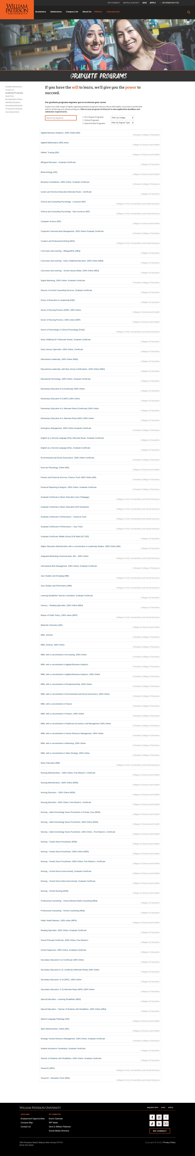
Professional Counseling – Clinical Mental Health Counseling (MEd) (69, 901)
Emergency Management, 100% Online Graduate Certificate (66, 428)
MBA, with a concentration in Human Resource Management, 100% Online (72, 733)
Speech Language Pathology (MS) (55, 1019)
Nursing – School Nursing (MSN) (54, 891)
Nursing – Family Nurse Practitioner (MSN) (59, 842)
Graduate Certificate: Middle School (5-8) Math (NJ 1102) (65, 536)
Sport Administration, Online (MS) (55, 1029)
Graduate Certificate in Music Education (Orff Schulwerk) (65, 507)
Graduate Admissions (13, 87)
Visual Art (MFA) (48, 1068)
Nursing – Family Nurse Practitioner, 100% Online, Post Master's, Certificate (73, 861)
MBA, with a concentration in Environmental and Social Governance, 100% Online (75, 694)
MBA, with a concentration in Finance (56, 704)
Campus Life (72, 12)
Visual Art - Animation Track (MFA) (55, 1078)
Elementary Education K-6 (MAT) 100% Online (60, 399)
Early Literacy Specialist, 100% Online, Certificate (62, 349)
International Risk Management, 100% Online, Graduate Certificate (69, 566)
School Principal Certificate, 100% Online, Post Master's (64, 940)
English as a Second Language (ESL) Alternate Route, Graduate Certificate (72, 438)
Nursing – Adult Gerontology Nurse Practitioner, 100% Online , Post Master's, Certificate (78, 832)
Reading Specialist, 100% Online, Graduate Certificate (63, 930)
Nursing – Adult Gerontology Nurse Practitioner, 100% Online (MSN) (69, 822)
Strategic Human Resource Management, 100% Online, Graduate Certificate (73, 1039)
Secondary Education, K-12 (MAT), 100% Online (61, 980)
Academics (40, 12)
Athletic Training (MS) (50, 152)
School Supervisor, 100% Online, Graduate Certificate (63, 950)
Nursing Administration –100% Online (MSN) (59, 783)
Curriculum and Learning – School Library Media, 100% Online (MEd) (70, 271)
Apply (153, 3)
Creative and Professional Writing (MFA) (58, 241)
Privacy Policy (169, 1142)
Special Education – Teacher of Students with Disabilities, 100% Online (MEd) (73, 1009)
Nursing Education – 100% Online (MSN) (58, 792)
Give (144, 3)
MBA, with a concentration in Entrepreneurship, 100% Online (66, 684)
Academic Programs (14, 93)
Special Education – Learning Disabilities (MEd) (61, 999)
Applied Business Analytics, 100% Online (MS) (60, 133)
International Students (14, 106)
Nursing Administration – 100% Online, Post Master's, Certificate (68, 773)
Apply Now (9, 96)
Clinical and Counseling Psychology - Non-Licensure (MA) (65, 212)
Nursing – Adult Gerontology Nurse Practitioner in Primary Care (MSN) (70, 812)
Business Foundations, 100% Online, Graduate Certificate (65, 182)
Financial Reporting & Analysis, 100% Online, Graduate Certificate (68, 487)
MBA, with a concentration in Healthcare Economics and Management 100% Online (76, 724)
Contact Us (9, 90)
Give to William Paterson (60, 1126)
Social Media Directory (59, 1130)
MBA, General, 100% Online (52, 645)
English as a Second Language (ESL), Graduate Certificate (65, 448)
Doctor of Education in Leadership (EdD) (58, 300)
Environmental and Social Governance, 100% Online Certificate (67, 458)
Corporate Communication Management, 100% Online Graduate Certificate (72, 231)
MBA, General (47, 635)
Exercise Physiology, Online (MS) (55, 468)
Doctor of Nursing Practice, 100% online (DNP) (60, 320)
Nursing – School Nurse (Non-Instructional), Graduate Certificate (68, 881)
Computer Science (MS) (51, 221)
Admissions (56, 12)
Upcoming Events (12, 112)
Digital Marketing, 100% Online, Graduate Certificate (63, 280)
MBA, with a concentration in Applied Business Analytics (64, 664)
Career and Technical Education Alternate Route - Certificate (66, 192)
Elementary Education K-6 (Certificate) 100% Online (63, 389)
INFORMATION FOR (170, 2)
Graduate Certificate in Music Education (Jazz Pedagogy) (65, 497)
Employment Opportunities (33, 1118)
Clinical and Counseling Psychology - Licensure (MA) (63, 202)
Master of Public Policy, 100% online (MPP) (59, 615)
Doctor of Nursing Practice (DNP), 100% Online (61, 310)
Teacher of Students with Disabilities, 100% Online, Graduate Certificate (71, 1058)
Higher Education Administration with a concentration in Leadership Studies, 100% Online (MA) (81, 546)
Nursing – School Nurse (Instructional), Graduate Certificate (66, 871)
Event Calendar (56, 1118)
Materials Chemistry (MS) (52, 625)
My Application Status (13, 99)
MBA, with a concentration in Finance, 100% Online (62, 714)
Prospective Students (13, 109)
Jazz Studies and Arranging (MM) (55, 576)
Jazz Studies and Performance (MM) (56, 586)
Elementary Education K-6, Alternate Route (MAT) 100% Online (67, 418)
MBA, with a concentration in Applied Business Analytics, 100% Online (70, 674)
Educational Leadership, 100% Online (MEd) (59, 359)
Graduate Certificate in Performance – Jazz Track (62, 527)
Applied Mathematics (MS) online (55, 143)
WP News (53, 1122)
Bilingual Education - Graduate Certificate (58, 162)
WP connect (114, 3)
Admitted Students (12, 102)
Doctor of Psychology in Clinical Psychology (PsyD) (63, 330)
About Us (86, 12)
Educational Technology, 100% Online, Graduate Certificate (66, 379)
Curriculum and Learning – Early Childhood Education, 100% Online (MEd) (72, 261)
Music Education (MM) (50, 763)
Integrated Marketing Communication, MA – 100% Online (64, 556)
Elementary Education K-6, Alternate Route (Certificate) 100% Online (70, 408)
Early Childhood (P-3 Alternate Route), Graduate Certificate (66, 340)
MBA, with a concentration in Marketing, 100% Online (63, 743)
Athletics (98, 12)
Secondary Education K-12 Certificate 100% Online (62, 960)
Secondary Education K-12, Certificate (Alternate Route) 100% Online (70, 970)
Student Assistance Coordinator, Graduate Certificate (63, 1048)
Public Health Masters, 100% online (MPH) (59, 920)
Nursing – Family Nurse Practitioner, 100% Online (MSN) (65, 852)
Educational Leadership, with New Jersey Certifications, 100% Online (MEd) (73, 369)
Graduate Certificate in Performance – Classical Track (63, 517)
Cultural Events (113, 12)
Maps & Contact (131, 3)
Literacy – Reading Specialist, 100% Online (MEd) (62, 605)
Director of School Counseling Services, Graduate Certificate (66, 290)
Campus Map (27, 1122)
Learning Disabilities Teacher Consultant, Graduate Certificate (67, 596)
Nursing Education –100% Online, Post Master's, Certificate (66, 802)
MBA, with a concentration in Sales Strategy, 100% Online (65, 753)
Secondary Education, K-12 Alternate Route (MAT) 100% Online (67, 989)
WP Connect (160, 1131)
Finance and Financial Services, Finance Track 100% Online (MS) (68, 477)
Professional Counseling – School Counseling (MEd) (63, 911)
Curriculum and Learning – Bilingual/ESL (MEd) (60, 251)
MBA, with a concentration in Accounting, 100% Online (64, 655)
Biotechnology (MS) (49, 172)
